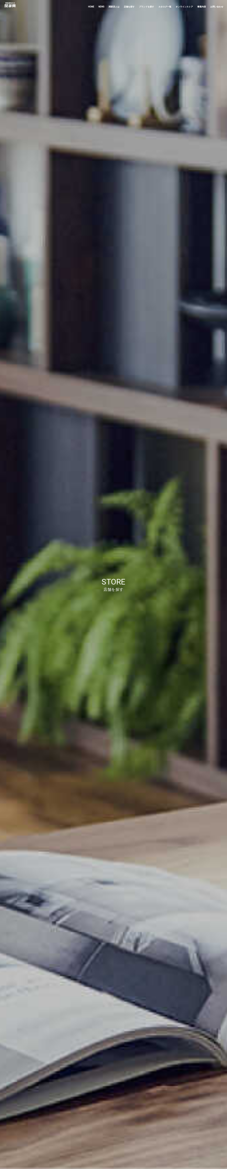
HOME (91, 6)
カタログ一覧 (164, 6)
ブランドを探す (146, 6)
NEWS (101, 6)
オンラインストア (184, 6)
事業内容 (201, 6)
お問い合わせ (216, 6)
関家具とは (114, 6)
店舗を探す (129, 6)
